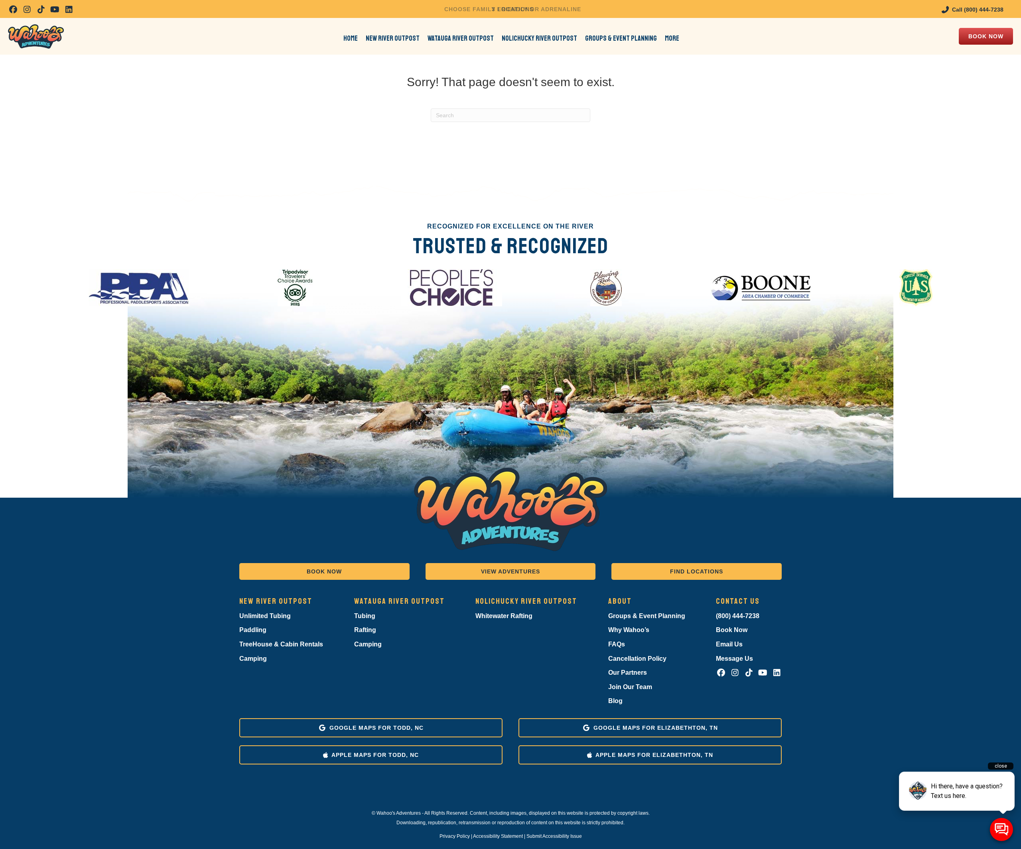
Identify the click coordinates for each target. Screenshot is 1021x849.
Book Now (731, 629)
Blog (615, 700)
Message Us (734, 658)
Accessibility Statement (498, 836)
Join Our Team (630, 687)
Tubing (364, 616)
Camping (253, 658)
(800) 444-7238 (737, 616)
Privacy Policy (455, 836)
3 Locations (513, 9)
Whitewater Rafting (503, 616)
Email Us (729, 644)
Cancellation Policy (637, 658)
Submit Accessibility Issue (554, 836)
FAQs (616, 644)
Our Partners (627, 672)
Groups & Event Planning (646, 616)
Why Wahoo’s (628, 629)
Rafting (365, 629)
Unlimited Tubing (265, 616)
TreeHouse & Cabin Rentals (281, 644)
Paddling (252, 629)
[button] (13, 9)
